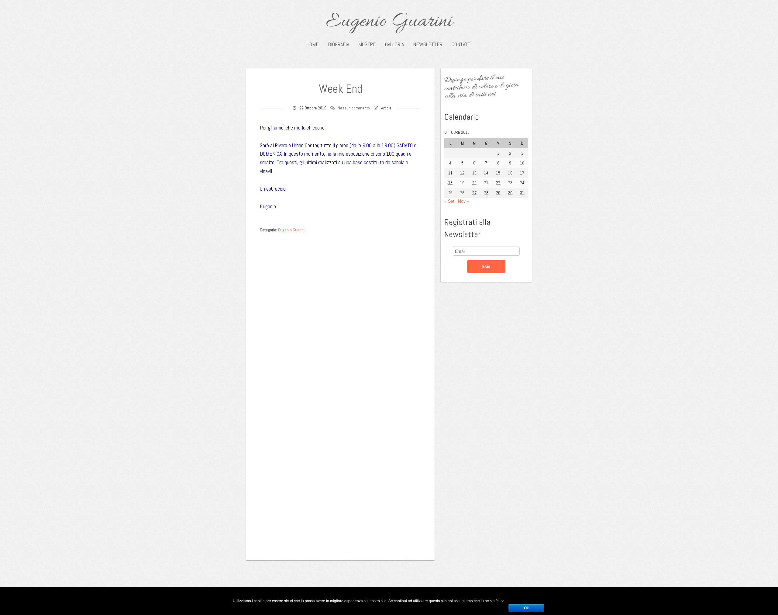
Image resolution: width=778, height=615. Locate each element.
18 (450, 182)
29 (498, 192)
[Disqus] (340, 313)
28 (486, 192)
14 (486, 173)
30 (510, 192)
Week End (340, 88)
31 (522, 192)
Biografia (338, 44)
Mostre (367, 44)
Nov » (463, 201)
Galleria (394, 44)
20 (474, 182)
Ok (526, 608)
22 (498, 182)
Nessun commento (354, 108)
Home (312, 44)
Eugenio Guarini (389, 22)
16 (510, 173)
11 (450, 173)
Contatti (462, 44)
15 (498, 173)
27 (474, 192)
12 (462, 173)
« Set (449, 201)
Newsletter (427, 44)
